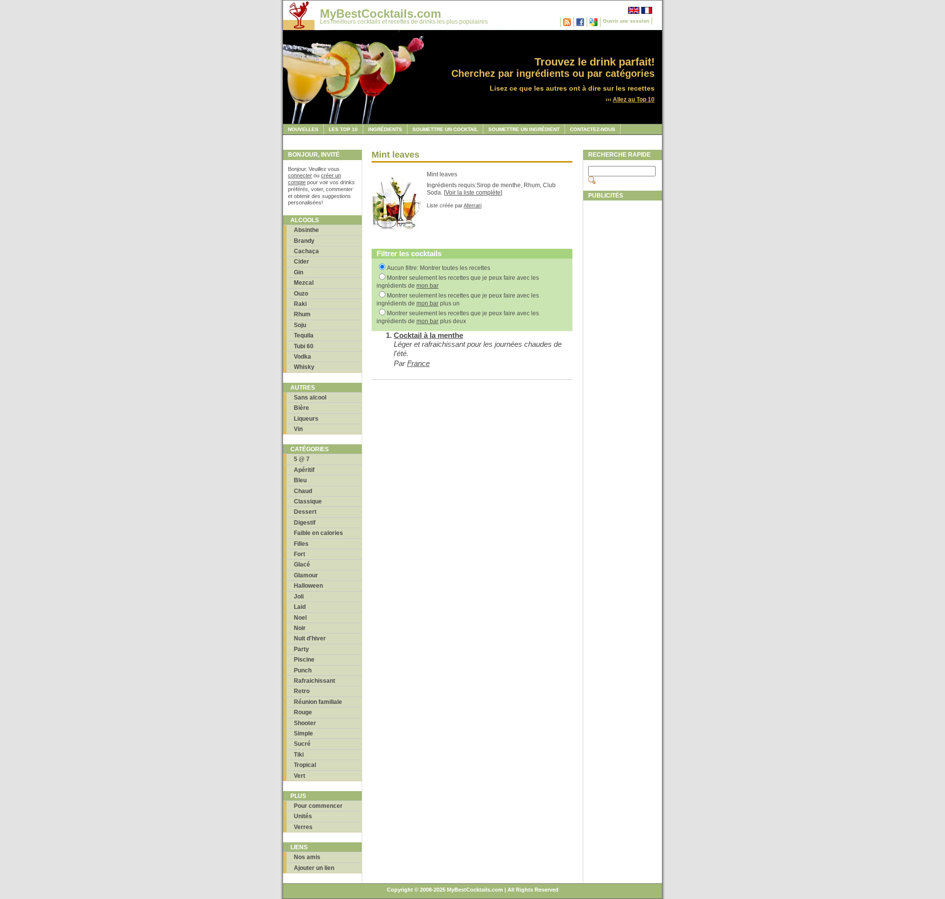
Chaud (303, 491)
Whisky (304, 367)
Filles (301, 543)
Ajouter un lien (314, 868)
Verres (303, 827)
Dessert (305, 511)
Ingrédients (385, 129)
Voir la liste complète (473, 192)
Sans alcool (310, 397)
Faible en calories (318, 533)
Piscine (304, 659)
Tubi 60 (304, 346)
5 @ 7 (302, 459)
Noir (300, 628)
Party (301, 649)
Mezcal (304, 282)
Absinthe (306, 230)
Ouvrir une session (626, 21)
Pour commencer (318, 805)
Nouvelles (303, 129)
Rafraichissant (314, 680)
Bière (301, 407)
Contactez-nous (592, 129)
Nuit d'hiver (310, 638)
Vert (299, 775)
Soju (300, 325)
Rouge (303, 712)
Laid (300, 606)
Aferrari (472, 205)
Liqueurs (306, 418)
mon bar (427, 285)
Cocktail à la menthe (428, 335)
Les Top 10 (343, 129)
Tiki (299, 754)
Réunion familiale (318, 702)
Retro (302, 691)
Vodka (302, 356)
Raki (300, 303)
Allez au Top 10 (634, 99)
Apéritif (304, 469)
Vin (298, 429)
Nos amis (307, 857)
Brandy (304, 240)
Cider (301, 261)
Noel (300, 617)
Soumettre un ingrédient (524, 129)
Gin (298, 272)
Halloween (308, 585)
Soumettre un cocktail (445, 129)
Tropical (305, 765)
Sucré (302, 743)
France (418, 363)
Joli (299, 596)
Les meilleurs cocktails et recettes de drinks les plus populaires (404, 21)
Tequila (304, 335)
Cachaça (306, 251)
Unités (303, 816)
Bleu (300, 480)
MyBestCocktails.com (380, 13)
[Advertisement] (622, 353)
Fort (299, 554)
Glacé (302, 564)
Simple (303, 733)
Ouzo (301, 293)
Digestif (304, 522)
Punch (303, 670)
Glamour (306, 575)
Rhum (302, 314)
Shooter (305, 723)
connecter (300, 175)
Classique (308, 501)
